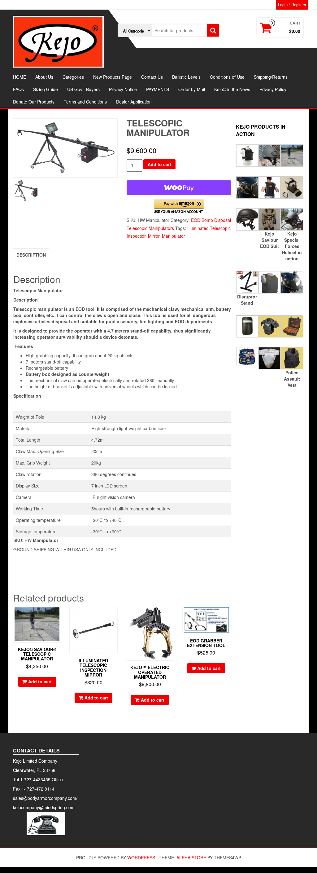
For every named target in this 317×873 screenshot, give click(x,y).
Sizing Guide (45, 89)
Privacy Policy (272, 89)
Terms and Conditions (85, 102)
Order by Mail (191, 89)
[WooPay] (179, 187)
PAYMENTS (157, 89)
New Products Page (112, 77)
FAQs (18, 89)
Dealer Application (134, 102)
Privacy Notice (123, 89)
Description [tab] (31, 255)
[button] (179, 207)
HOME (19, 77)
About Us (44, 77)
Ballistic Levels (186, 77)
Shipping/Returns (271, 77)
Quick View (58, 615)
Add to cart (159, 164)
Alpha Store (191, 857)
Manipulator (173, 236)
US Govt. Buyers (83, 89)
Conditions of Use (227, 77)
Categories (73, 77)
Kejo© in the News (232, 89)
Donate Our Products (33, 102)
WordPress (141, 857)
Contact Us (152, 77)
